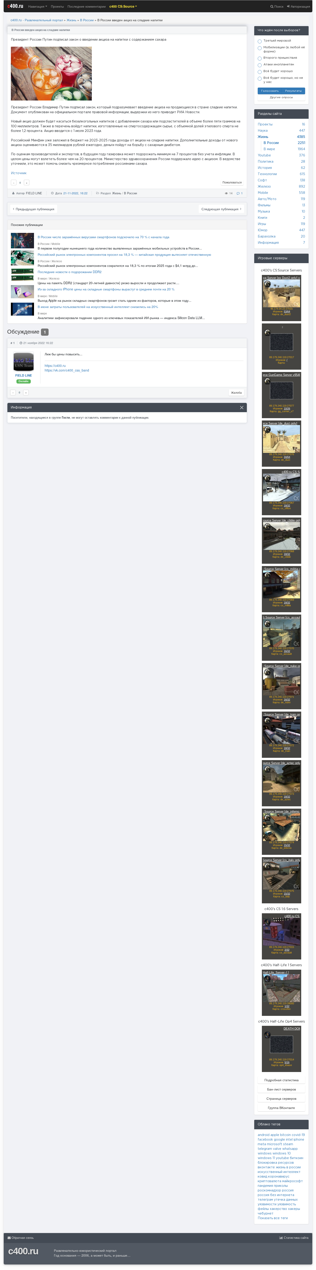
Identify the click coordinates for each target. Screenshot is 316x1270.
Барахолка (267, 236)
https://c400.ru (55, 365)
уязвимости (267, 1204)
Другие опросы (281, 97)
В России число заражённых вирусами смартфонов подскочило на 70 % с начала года (103, 237)
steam (288, 1144)
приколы (281, 1186)
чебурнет (265, 1213)
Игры (262, 224)
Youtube (264, 155)
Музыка (264, 211)
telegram (265, 1149)
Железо (264, 186)
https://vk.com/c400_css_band (67, 370)
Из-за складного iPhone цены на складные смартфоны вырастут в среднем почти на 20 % (106, 289)
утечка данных (286, 1199)
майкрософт (292, 1181)
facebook (265, 1139)
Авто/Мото (267, 199)
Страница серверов (281, 1098)
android (264, 1135)
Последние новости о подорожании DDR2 (70, 271)
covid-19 (298, 1135)
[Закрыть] (241, 407)
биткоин (296, 1158)
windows (265, 1153)
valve (277, 1149)
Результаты (293, 91)
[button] (123, 6)
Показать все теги (273, 1218)
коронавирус (278, 1176)
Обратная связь (22, 1238)
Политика (265, 161)
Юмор (262, 230)
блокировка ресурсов (276, 1162)
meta (262, 1144)
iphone (299, 1139)
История (265, 168)
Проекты (57, 6)
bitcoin (285, 1135)
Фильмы (264, 205)
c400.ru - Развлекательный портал (37, 20)
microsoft (274, 1144)
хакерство (278, 1209)
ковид (262, 1176)
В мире (269, 149)
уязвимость (286, 1204)
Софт (262, 180)
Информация (268, 242)
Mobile (263, 193)
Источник (19, 173)
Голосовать (270, 91)
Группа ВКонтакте (281, 1107)
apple (274, 1135)
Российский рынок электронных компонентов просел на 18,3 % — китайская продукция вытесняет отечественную (124, 254)
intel (289, 1139)
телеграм (265, 1199)
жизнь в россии (288, 1167)
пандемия (265, 1186)
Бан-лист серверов (281, 1089)
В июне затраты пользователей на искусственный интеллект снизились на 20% (98, 306)
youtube (282, 1158)
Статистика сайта (295, 1238)
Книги (262, 217)
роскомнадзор (269, 1190)
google (279, 1139)
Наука (263, 130)
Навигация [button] (36, 6)
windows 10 (282, 1153)
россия (288, 1190)
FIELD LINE (34, 193)
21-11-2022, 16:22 (75, 193)
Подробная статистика (281, 1080)
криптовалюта (269, 1181)
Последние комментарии (87, 6)
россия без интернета (276, 1195)
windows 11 (266, 1158)
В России (87, 20)
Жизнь (71, 20)
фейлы (263, 1209)
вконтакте (266, 1167)
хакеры (294, 1209)
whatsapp (290, 1149)
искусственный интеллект (279, 1172)
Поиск (278, 6)
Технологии (267, 174)
